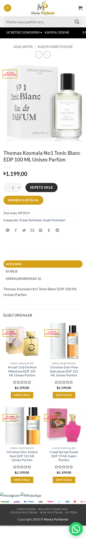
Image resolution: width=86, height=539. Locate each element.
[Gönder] (77, 21)
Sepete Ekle (41, 187)
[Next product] (38, 54)
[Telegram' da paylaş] (57, 230)
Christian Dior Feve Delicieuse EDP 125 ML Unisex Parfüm (64, 371)
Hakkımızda (26, 509)
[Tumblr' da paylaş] (49, 230)
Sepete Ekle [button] (22, 395)
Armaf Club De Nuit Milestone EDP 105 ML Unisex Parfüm (22, 371)
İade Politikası (51, 512)
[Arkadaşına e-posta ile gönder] (32, 230)
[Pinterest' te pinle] (40, 230)
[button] (7, 8)
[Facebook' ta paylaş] (16, 230)
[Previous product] (47, 54)
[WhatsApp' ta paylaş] (7, 230)
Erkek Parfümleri (31, 220)
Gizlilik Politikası (24, 512)
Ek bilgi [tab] (12, 271)
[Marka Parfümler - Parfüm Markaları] (43, 8)
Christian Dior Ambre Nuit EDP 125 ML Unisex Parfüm (22, 456)
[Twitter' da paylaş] (24, 230)
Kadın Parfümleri (55, 46)
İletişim (71, 512)
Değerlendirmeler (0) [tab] (24, 278)
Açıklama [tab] (14, 264)
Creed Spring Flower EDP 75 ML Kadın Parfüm (64, 456)
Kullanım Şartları (53, 509)
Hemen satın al (23, 200)
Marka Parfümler (56, 519)
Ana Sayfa (23, 46)
